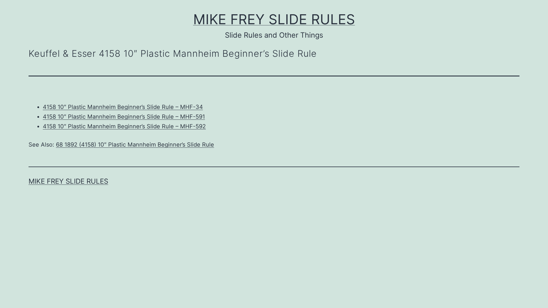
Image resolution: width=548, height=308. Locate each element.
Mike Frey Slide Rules (274, 19)
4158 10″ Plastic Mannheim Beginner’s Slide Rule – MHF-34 (123, 107)
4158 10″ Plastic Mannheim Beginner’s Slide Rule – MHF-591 (124, 116)
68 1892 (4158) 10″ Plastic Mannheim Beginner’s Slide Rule (135, 144)
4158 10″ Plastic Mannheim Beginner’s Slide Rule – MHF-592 (124, 126)
